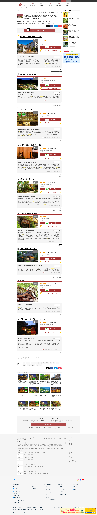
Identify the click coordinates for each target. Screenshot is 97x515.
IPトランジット (48, 497)
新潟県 (32, 459)
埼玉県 (25, 457)
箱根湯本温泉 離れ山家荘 (28, 249)
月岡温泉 (47, 444)
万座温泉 (23, 444)
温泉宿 (24, 365)
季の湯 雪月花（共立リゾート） (30, 179)
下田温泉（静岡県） (25, 445)
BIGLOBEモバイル (17, 491)
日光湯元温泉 (28, 448)
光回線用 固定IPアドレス (50, 492)
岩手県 (32, 452)
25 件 (55, 322)
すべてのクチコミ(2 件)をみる (56, 176)
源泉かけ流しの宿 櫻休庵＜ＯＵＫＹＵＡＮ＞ (34, 319)
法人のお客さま (47, 484)
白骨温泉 (43, 444)
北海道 (25, 452)
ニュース (61, 491)
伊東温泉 (59, 444)
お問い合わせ (15, 507)
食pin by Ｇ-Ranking (72, 461)
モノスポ (70, 453)
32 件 (55, 148)
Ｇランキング (71, 444)
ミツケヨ (70, 457)
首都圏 (32, 362)
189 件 (55, 216)
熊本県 (35, 473)
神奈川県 (36, 362)
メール (75, 487)
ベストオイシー (71, 452)
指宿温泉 (61, 448)
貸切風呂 (33, 365)
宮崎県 (41, 473)
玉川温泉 (23, 448)
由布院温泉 (53, 448)
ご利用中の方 (75, 484)
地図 (42, 44)
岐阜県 (29, 464)
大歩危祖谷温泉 (47, 448)
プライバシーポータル (52, 507)
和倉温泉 (31, 445)
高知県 (35, 471)
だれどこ (70, 445)
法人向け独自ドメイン (50, 502)
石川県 (29, 461)
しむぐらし (35, 490)
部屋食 (57, 362)
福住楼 (22, 280)
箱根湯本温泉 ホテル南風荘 (29, 75)
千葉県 (29, 457)
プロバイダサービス (49, 491)
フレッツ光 (48, 489)
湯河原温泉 (55, 444)
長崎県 (32, 473)
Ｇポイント (71, 443)
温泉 (51, 362)
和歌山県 (41, 466)
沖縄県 (48, 473)
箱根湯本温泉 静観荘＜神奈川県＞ (31, 145)
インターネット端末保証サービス (20, 499)
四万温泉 (27, 444)
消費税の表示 (21, 507)
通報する (60, 69)
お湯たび (70, 448)
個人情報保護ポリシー (42, 507)
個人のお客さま (16, 484)
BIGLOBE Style (63, 494)
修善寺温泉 (19, 445)
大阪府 (32, 466)
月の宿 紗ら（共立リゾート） (29, 109)
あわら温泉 (39, 445)
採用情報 (61, 492)
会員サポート (76, 489)
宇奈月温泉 (44, 445)
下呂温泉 (48, 445)
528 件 (55, 182)
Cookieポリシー (60, 507)
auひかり (15, 490)
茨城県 (32, 454)
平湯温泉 (51, 445)
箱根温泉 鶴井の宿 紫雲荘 (29, 213)
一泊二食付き (38, 365)
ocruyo (70, 447)
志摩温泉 (42, 448)
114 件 (55, 113)
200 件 (55, 78)
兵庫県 (35, 466)
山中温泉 (35, 445)
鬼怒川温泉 (32, 444)
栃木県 (25, 454)
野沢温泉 (39, 444)
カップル (28, 362)
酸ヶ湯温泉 (19, 448)
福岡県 (25, 473)
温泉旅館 (28, 365)
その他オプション (17, 503)
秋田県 (38, 452)
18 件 (55, 283)
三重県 (35, 464)
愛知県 (32, 464)
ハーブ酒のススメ (72, 462)
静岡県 (25, 464)
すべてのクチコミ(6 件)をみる (56, 71)
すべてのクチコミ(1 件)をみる (56, 210)
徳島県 (25, 471)
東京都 (32, 457)
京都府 (29, 466)
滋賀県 (25, 466)
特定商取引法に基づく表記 (17, 509)
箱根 (40, 362)
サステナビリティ (63, 489)
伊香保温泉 (19, 444)
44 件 (55, 252)
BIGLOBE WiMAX (17, 493)
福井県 (32, 461)
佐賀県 (29, 473)
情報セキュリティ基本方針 (28, 509)
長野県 (29, 459)
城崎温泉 (60, 445)
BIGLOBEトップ (43, 509)
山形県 (41, 452)
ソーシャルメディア (63, 496)
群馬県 (29, 454)
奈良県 (38, 466)
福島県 (44, 452)
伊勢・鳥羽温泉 (37, 448)
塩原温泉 (35, 444)
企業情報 (60, 484)
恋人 (24, 362)
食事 (54, 362)
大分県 (38, 473)
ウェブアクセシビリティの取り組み (31, 507)
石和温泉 (51, 444)
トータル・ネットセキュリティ (19, 500)
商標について (36, 509)
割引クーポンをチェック (52, 50)
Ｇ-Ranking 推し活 (72, 460)
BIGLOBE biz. (48, 486)
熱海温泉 (57, 448)
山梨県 (25, 459)
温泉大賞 (34, 488)
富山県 (25, 461)
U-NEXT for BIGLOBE (18, 502)
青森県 (29, 452)
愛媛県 (32, 471)
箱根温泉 (47, 362)
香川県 (29, 471)
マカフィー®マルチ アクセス (51, 500)
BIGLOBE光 (16, 488)
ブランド (61, 487)
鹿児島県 (44, 473)
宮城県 (35, 452)
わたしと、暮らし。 (72, 449)
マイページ (76, 486)
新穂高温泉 (56, 445)
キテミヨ (70, 451)
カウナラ (70, 456)
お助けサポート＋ (17, 497)
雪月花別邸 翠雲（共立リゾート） (31, 37)
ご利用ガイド (71, 440)
